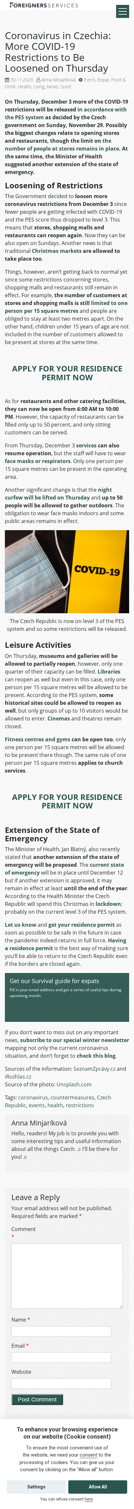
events (37, 1105)
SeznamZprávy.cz (94, 1068)
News (52, 86)
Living (39, 86)
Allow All (98, 1486)
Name (20, 1319)
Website (21, 1371)
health (55, 1105)
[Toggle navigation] (122, 11)
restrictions (80, 1105)
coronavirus (33, 1097)
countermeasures (72, 1097)
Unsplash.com (74, 1084)
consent (88, 1455)
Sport (66, 86)
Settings (36, 1486)
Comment (22, 1233)
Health (24, 86)
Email (20, 1345)
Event (89, 80)
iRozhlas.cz (18, 1076)
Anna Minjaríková (58, 80)
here (89, 1499)
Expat (103, 80)
